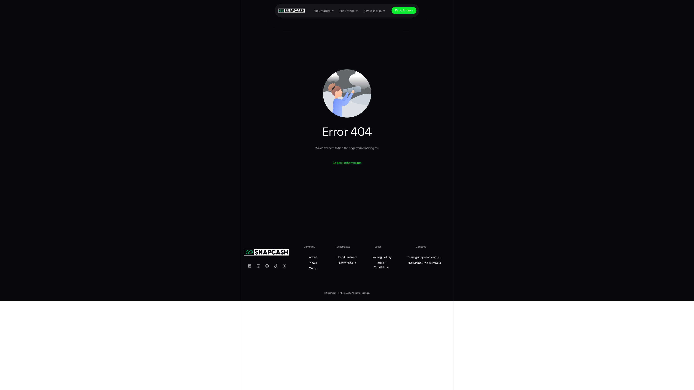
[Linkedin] (250, 266)
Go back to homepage (347, 162)
